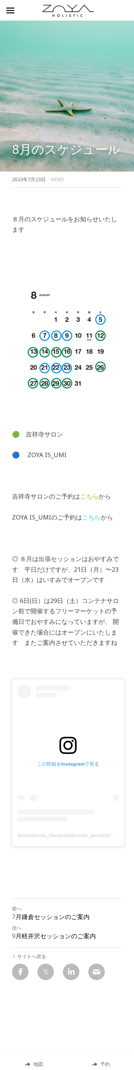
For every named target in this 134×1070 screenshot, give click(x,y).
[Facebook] (20, 972)
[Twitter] (45, 972)
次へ (17, 927)
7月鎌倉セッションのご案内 (51, 917)
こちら (89, 496)
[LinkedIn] (71, 972)
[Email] (96, 972)
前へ (17, 908)
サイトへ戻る (31, 956)
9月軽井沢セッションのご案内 (54, 936)
